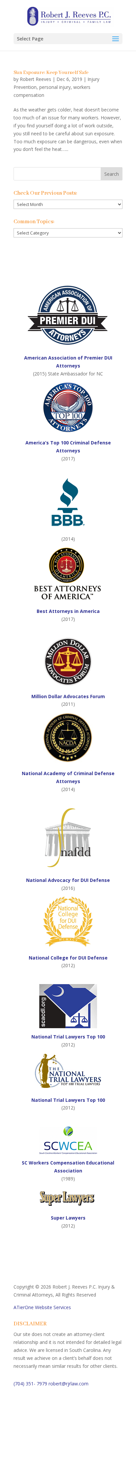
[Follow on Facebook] (19, 1429)
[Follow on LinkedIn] (45, 1429)
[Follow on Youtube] (58, 1429)
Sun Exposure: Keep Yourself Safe (51, 73)
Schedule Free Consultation (63, 1405)
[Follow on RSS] (71, 1429)
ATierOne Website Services (42, 1307)
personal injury (55, 87)
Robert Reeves (35, 79)
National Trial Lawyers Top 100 (68, 1100)
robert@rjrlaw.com (68, 1383)
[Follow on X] (32, 1429)
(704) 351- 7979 (30, 1383)
